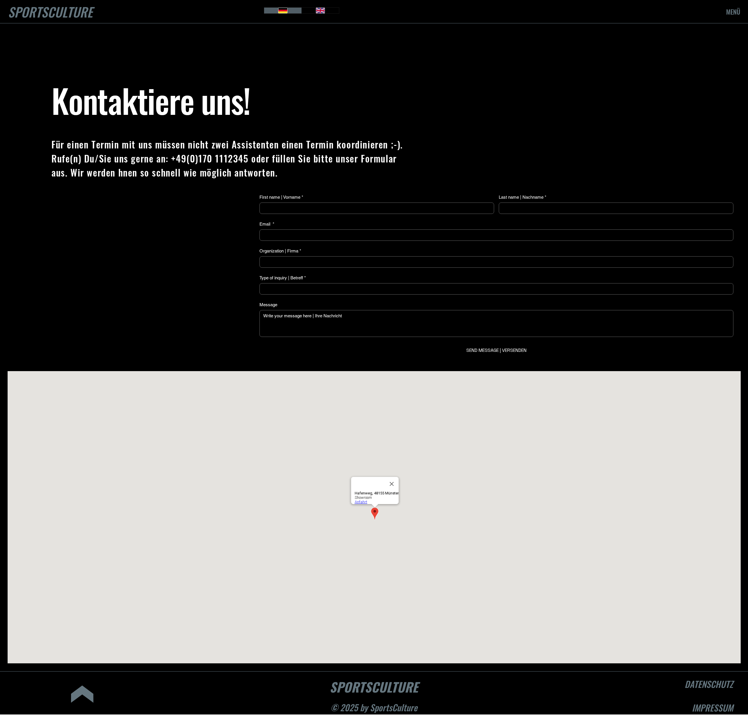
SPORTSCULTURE (50, 11)
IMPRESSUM (712, 707)
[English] (320, 10)
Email (266, 224)
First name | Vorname (281, 197)
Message (268, 304)
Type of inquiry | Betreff (282, 277)
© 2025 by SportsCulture (373, 707)
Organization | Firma (280, 250)
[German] (283, 10)
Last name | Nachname (522, 197)
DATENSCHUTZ (709, 684)
